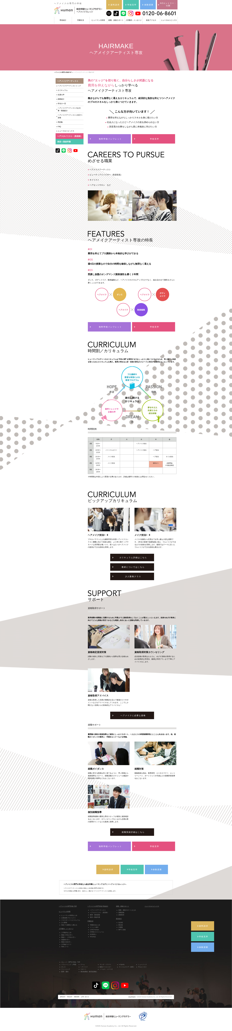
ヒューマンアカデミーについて (136, 1000)
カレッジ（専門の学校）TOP (70, 962)
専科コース (65, 947)
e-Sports (121, 964)
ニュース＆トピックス (169, 20)
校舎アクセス (151, 20)
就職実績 (121, 912)
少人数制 (64, 922)
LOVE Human (94, 930)
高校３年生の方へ (67, 935)
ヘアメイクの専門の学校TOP (63, 72)
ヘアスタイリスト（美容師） (99, 912)
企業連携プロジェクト (68, 918)
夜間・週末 (65, 971)
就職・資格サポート (115, 20)
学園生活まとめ (95, 925)
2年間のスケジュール (97, 932)
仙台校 (120, 922)
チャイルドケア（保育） (127, 967)
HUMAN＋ (93, 934)
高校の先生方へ (66, 942)
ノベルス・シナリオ (106, 969)
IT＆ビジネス (142, 967)
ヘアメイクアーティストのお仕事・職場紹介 (69, 109)
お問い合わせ (85, 996)
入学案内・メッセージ (133, 20)
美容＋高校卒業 (64, 142)
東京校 (120, 925)
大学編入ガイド (66, 944)
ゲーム (82, 964)
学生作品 (93, 937)
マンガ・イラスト (105, 964)
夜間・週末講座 (95, 915)
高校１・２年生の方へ (68, 937)
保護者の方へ (65, 940)
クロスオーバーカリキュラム (70, 920)
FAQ (59, 127)
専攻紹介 (63, 20)
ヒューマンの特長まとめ (69, 915)
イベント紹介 (94, 927)
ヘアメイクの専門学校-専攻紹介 (97, 906)
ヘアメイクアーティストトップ (69, 86)
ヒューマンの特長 (98, 20)
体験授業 (76, 996)
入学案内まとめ (66, 932)
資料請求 (62, 996)
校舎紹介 (119, 919)
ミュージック (142, 964)
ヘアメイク (84, 967)
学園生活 (80, 20)
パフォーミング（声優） (69, 964)
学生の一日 (62, 103)
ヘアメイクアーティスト (98, 910)
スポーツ (83, 969)
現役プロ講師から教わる (69, 925)
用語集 (60, 122)
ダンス (63, 967)
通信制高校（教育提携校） (89, 971)
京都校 (120, 927)
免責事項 (157, 1000)
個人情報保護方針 (168, 1000)
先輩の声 (61, 95)
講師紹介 (61, 99)
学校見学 (69, 996)
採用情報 (150, 1000)
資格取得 (121, 915)
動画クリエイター (105, 967)
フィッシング (65, 969)
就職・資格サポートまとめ (127, 910)
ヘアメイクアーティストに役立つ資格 (70, 116)
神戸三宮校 (122, 930)
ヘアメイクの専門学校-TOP (68, 906)
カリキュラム (63, 90)
